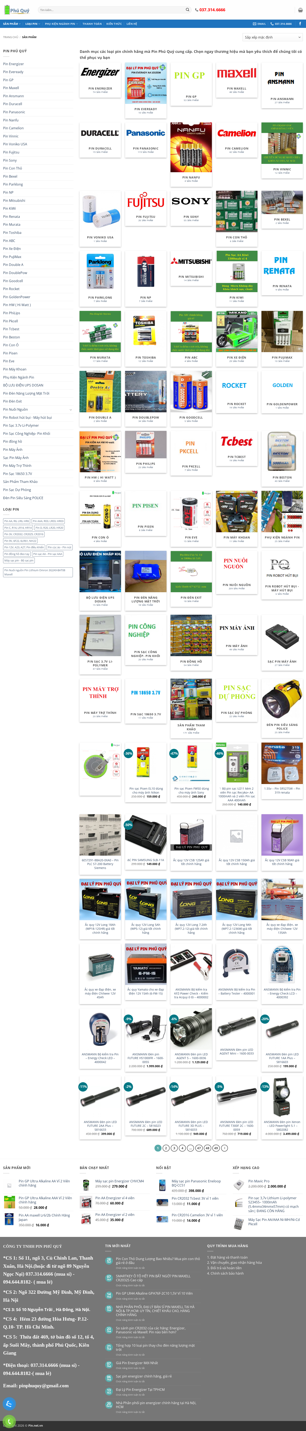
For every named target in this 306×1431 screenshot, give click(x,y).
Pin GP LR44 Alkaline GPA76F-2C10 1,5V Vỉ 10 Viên (154, 1293)
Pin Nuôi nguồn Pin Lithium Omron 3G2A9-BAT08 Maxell (34, 572)
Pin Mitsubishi (14, 200)
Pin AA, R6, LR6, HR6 (16, 521)
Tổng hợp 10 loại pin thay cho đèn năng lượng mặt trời (155, 1347)
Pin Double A (13, 264)
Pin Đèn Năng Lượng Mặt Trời (26, 393)
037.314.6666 (40, 1274)
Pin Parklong (13, 184)
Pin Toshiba (12, 232)
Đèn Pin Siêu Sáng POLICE (23, 498)
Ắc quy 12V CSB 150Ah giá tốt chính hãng (237, 862)
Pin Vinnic (11, 136)
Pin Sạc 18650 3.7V (17, 473)
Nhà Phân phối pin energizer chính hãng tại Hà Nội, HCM (156, 1405)
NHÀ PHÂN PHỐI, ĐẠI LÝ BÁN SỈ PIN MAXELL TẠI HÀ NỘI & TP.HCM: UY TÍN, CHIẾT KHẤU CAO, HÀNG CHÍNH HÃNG (155, 1311)
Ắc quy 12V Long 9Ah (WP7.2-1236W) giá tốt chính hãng (237, 928)
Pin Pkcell (10, 321)
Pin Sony (10, 160)
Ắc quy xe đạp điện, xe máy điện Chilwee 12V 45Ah (100, 993)
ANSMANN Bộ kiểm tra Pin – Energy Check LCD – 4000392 (282, 993)
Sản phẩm (10, 24)
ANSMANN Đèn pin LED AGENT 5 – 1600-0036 (191, 1056)
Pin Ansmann (13, 96)
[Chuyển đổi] (70, 409)
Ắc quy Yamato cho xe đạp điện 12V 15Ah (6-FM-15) (145, 991)
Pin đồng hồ (12, 441)
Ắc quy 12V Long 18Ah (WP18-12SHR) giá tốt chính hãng (100, 928)
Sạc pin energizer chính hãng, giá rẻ (144, 1376)
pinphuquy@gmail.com (44, 1385)
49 (216, 1148)
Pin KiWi (9, 208)
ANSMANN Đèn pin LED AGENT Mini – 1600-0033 (237, 1052)
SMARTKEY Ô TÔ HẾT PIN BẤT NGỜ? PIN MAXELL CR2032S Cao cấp (153, 1278)
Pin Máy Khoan (14, 369)
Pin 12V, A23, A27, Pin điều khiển (24, 547)
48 (207, 1148)
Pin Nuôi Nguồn (15, 409)
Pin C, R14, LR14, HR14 (18, 528)
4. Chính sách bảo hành (225, 1273)
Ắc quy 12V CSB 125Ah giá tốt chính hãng (191, 862)
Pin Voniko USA (15, 144)
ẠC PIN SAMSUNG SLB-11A (145, 860)
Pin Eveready (13, 72)
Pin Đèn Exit (12, 401)
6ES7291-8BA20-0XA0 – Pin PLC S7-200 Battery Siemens (100, 864)
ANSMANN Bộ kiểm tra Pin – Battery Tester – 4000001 (236, 991)
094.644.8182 (17, 1282)
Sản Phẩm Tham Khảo (20, 481)
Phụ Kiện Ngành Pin (60, 24)
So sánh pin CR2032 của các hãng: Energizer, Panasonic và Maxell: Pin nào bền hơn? (150, 1330)
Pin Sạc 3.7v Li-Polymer (21, 425)
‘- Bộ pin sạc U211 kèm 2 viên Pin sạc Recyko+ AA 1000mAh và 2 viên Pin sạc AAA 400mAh (236, 794)
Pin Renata (11, 216)
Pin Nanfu (11, 120)
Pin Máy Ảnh (12, 449)
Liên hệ (132, 24)
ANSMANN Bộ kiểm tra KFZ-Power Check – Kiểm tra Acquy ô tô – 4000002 (191, 993)
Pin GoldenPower (16, 297)
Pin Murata (11, 224)
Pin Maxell (11, 88)
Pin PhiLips (11, 313)
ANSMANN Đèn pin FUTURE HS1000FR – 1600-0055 (146, 1058)
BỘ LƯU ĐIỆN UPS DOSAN (23, 385)
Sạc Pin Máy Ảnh (16, 457)
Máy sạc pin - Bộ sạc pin (19, 560)
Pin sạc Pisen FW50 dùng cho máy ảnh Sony (191, 790)
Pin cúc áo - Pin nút (59, 547)
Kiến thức (114, 24)
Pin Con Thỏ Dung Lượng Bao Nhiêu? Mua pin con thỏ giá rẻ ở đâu (158, 1261)
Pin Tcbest (11, 329)
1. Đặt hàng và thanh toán (227, 1257)
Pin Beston (11, 337)
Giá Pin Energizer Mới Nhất (137, 1363)
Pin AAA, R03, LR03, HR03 (48, 521)
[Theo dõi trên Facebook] (300, 24)
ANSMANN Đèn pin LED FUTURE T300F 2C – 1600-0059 (236, 1126)
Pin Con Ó (11, 345)
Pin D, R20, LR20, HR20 (49, 528)
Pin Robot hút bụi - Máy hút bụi (27, 417)
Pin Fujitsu (11, 152)
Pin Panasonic (14, 112)
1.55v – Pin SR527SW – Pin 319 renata (282, 790)
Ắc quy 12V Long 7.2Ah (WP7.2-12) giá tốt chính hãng (191, 928)
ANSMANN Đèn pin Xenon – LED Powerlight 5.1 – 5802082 (282, 1126)
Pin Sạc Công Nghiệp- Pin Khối (26, 433)
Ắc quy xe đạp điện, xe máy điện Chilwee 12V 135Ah (282, 928)
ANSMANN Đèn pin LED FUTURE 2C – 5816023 (145, 1124)
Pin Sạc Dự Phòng (17, 489)
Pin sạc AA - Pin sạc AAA (47, 554)
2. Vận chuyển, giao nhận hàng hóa (234, 1262)
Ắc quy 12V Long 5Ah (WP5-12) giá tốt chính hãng (146, 928)
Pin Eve (8, 361)
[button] (300, 10)
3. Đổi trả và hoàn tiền (224, 1268)
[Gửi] (187, 10)
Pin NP (8, 192)
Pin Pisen (10, 353)
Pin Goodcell (13, 281)
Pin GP (8, 80)
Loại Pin (31, 24)
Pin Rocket (11, 289)
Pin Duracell (12, 104)
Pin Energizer (13, 64)
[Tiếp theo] (224, 1148)
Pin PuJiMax (12, 256)
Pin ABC (9, 240)
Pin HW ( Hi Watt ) (17, 305)
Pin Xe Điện (12, 248)
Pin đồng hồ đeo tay (16, 554)
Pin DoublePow (15, 272)
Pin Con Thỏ (12, 168)
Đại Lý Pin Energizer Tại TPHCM (140, 1390)
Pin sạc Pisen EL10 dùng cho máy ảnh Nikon (146, 790)
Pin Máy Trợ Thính (17, 465)
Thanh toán (92, 24)
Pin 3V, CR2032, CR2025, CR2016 (23, 534)
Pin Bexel (10, 176)
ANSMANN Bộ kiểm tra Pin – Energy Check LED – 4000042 (100, 1058)
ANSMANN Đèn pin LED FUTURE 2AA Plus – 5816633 (100, 1126)
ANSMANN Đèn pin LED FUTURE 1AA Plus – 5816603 (282, 1058)
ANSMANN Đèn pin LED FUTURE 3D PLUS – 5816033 (191, 1126)
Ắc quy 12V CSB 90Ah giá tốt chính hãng (282, 862)
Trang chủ (10, 37)
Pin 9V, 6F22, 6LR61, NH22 (20, 541)
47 (199, 1148)
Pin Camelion (13, 128)
